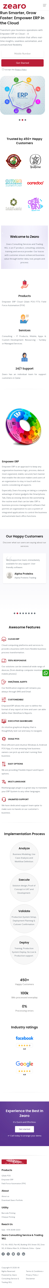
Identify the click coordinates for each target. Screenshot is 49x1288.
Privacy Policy (21, 70)
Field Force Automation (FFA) (14, 1183)
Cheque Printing (8, 1217)
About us (5, 1196)
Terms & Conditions (34, 1271)
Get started (24, 1129)
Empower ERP (7, 1179)
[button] (19, 120)
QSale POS (6, 1175)
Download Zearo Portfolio (12, 1200)
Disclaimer (30, 1278)
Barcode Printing (8, 1213)
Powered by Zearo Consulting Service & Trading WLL (10, 1278)
